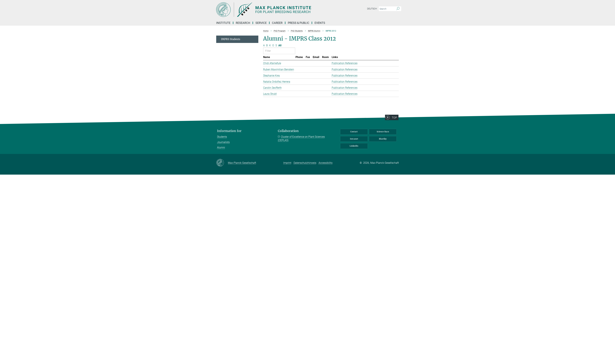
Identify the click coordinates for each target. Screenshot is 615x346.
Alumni (221, 147)
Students (222, 136)
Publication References (344, 63)
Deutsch (372, 8)
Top (394, 117)
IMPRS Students (230, 39)
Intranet (354, 139)
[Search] (398, 9)
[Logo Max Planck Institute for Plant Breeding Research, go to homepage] (276, 9)
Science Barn (383, 131)
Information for (229, 131)
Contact (354, 131)
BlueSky (383, 139)
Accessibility (326, 162)
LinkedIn (354, 146)
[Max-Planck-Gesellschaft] (222, 163)
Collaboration (288, 131)
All (279, 45)
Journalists (223, 142)
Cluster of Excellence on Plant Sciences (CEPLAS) (301, 138)
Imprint (287, 162)
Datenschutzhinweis (305, 162)
